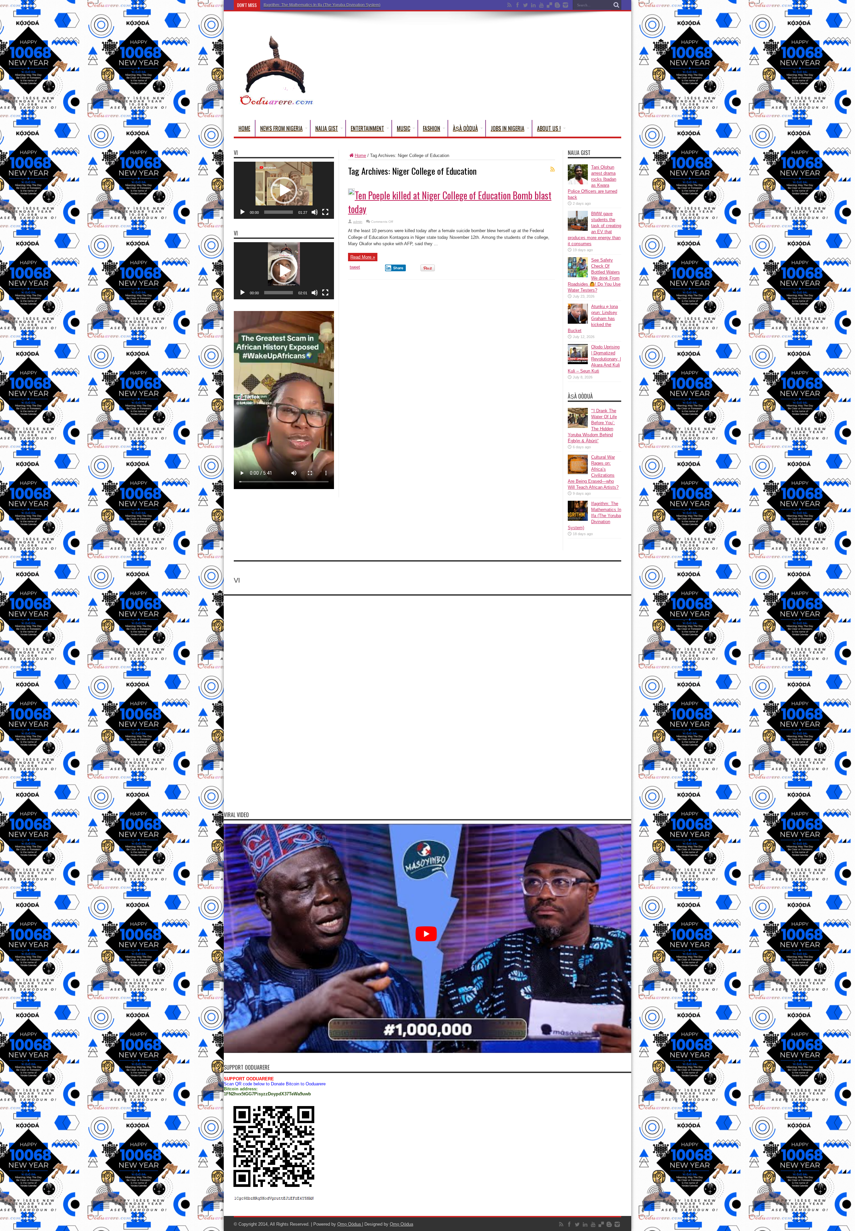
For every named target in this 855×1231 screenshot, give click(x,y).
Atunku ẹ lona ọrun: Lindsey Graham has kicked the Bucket (593, 318)
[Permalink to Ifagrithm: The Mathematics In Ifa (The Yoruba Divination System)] (578, 519)
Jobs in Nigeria (507, 128)
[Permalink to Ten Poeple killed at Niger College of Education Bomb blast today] (351, 193)
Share (398, 268)
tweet (355, 267)
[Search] (616, 5)
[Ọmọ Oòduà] (275, 103)
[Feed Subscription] (552, 169)
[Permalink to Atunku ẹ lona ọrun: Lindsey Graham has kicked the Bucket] (578, 322)
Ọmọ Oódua (349, 1224)
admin (357, 221)
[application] (284, 190)
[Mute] (314, 212)
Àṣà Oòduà (465, 128)
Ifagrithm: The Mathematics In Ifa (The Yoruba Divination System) (594, 515)
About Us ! (549, 128)
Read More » (362, 257)
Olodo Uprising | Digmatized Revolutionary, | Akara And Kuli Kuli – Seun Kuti (594, 358)
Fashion (431, 128)
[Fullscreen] (325, 212)
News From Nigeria (281, 128)
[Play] (242, 212)
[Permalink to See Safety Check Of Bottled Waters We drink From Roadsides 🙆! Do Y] (578, 275)
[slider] (278, 212)
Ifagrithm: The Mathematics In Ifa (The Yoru (302, 5)
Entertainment (367, 128)
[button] (284, 190)
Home (244, 128)
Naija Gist (326, 128)
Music (403, 128)
